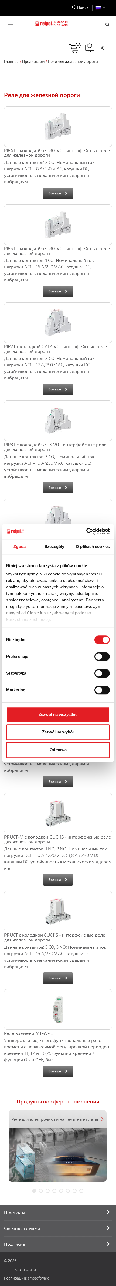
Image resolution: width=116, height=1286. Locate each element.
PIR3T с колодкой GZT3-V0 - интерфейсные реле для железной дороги (55, 447)
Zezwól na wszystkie (58, 714)
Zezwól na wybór (58, 732)
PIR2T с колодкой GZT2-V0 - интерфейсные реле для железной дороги (55, 349)
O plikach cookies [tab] (93, 546)
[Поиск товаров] (90, 47)
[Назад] (104, 47)
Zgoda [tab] (19, 546)
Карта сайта (25, 1269)
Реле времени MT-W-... (28, 1033)
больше (55, 193)
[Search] (107, 24)
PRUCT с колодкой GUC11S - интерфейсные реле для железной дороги (54, 937)
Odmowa (58, 750)
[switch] (102, 656)
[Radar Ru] (75, 47)
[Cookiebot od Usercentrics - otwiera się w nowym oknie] (86, 531)
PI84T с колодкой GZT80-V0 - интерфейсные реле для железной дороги (57, 153)
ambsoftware (38, 1277)
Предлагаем (33, 61)
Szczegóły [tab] (54, 546)
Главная (11, 61)
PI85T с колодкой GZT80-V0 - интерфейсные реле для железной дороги (57, 251)
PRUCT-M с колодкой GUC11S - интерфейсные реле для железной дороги (57, 839)
